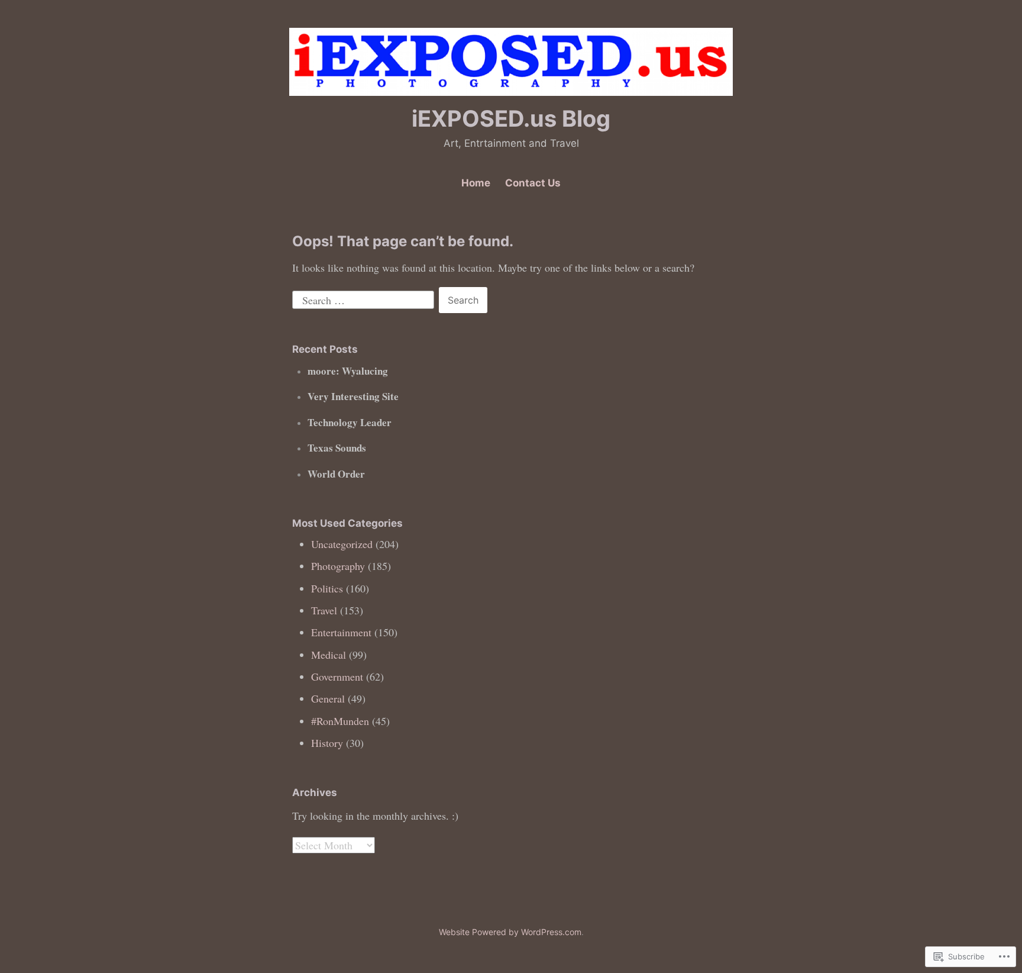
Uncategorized (342, 544)
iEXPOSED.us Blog (511, 118)
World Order (336, 473)
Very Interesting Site (353, 396)
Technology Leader (350, 422)
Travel (324, 610)
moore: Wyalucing (351, 370)
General (328, 698)
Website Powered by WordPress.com (510, 932)
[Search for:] (364, 298)
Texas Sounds (337, 447)
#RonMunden (340, 721)
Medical (328, 654)
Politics (327, 588)
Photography (338, 566)
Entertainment (341, 632)
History (327, 743)
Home (475, 183)
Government (337, 676)
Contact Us (533, 183)
